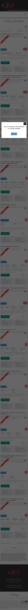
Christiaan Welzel (9, 598)
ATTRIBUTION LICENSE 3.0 (22, 598)
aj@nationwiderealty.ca (6, 70)
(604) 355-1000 (18, 69)
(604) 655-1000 (4, 69)
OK (14, 133)
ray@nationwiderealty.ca (20, 70)
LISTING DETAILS (5, 62)
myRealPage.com (14, 595)
